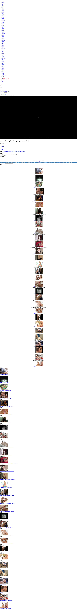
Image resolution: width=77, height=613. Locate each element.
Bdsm (2, 8)
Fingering (10, 151)
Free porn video (4, 94)
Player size (1, 153)
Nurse (2, 51)
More (1, 367)
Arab (2, 4)
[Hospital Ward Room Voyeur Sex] (4, 373)
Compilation (3, 20)
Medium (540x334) (12, 154)
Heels (2, 39)
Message (2, 157)
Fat (2, 27)
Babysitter (3, 6)
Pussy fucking (3, 58)
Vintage (3, 73)
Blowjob (3, 13)
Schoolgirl (3, 62)
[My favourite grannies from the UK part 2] (4, 486)
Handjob (3, 38)
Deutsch (21, 151)
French (3, 31)
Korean (3, 44)
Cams (2, 16)
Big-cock (3, 10)
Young (3, 76)
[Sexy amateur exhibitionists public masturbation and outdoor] (4, 567)
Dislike (3, 146)
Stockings (3, 68)
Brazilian (3, 14)
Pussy (2, 57)
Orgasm (3, 53)
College (3, 19)
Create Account (2, 92)
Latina (3, 45)
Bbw (2, 7)
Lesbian (3, 46)
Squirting (3, 67)
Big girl (3, 9)
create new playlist (38, 161)
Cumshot (3, 22)
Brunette (3, 15)
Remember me (2, 90)
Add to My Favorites (3, 158)
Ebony (3, 25)
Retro (2, 60)
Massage (3, 47)
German (3, 35)
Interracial (3, 42)
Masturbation (3, 48)
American (3, 2)
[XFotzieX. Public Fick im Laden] (4, 575)
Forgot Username (7, 91)
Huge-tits (3, 41)
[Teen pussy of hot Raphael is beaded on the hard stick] (4, 446)
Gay (2, 34)
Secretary (3, 63)
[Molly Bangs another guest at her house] (4, 454)
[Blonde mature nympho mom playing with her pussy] (4, 478)
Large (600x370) (17, 154)
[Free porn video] (5, 78)
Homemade (3, 40)
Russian (3, 61)
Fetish (12, 151)
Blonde (3, 12)
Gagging (3, 32)
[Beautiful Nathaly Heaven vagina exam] (4, 607)
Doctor (3, 24)
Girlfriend (3, 36)
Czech (3, 23)
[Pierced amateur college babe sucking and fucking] (4, 494)
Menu (3, 81)
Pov (2, 55)
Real (2, 59)
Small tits (3, 66)
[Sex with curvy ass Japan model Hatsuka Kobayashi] (4, 502)
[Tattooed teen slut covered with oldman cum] (4, 599)
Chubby (3, 18)
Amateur (3, 1)
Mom (2, 50)
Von (19, 151)
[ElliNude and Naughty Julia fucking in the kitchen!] (4, 470)
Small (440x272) (7, 154)
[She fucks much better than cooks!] (4, 438)
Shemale (3, 65)
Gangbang (3, 33)
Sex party (3, 64)
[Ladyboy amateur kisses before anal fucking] (4, 559)
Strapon (3, 69)
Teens (2, 71)
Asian (2, 5)
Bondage (16, 151)
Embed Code (2, 152)
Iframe (1, 155)
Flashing (3, 30)
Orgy (2, 54)
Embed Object (4, 155)
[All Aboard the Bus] (4, 583)
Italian (2, 43)
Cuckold (3, 21)
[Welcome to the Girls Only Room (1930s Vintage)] (4, 430)
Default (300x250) (2, 154)
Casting (3, 17)
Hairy (2, 37)
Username (1, 89)
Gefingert (24, 151)
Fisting (3, 29)
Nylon (13, 151)
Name (1, 164)
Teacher (3, 70)
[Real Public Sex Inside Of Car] (4, 381)
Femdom (3, 28)
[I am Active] (4, 551)
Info (2, 149)
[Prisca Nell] (4, 591)
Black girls (3, 11)
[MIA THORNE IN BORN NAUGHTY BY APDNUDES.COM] (4, 462)
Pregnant (3, 56)
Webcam (3, 74)
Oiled (2, 52)
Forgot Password (2, 91)
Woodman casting (4, 75)
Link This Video (2, 156)
